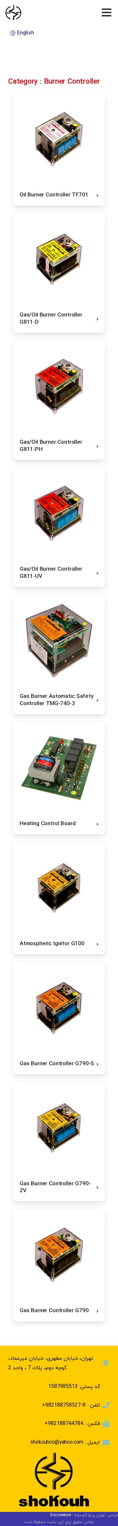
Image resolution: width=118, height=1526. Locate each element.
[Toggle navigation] (106, 12)
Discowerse (60, 1515)
